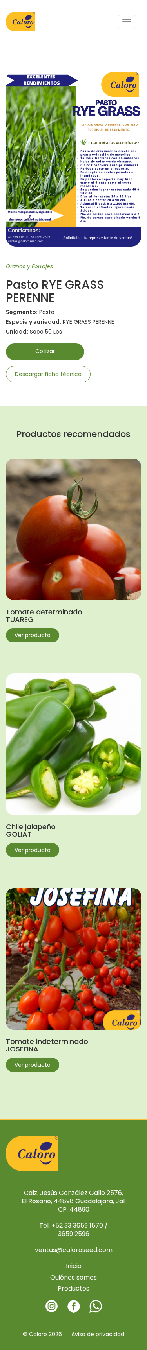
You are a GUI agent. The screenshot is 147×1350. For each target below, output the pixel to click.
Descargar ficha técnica (48, 374)
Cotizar (45, 351)
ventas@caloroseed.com (74, 1249)
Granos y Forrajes (29, 266)
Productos (73, 1288)
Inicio (74, 1266)
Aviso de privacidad (97, 1334)
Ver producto (33, 635)
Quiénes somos (73, 1277)
